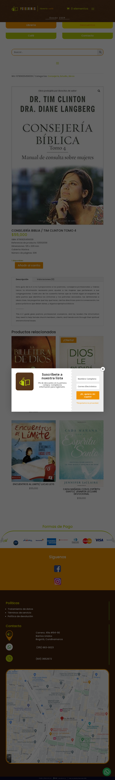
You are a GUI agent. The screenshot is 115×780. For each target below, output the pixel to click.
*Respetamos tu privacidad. (87, 403)
